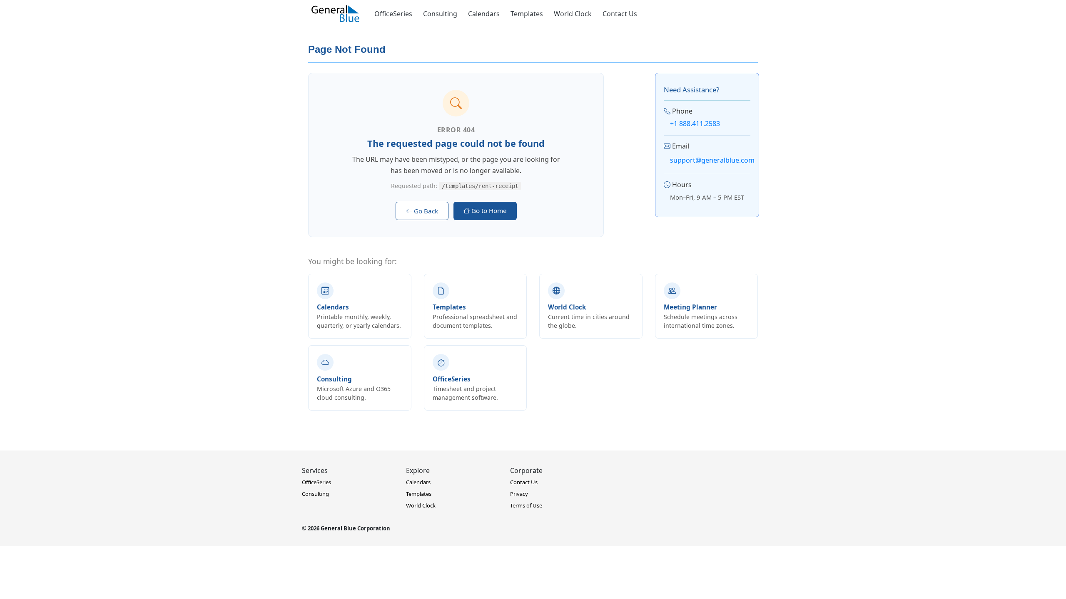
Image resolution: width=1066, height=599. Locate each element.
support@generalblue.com (712, 160)
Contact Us (620, 13)
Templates (527, 13)
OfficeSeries (393, 13)
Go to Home (488, 210)
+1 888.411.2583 (695, 123)
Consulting (440, 13)
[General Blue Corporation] (335, 13)
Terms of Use (526, 505)
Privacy (519, 494)
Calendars (484, 13)
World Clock (573, 13)
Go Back (425, 211)
